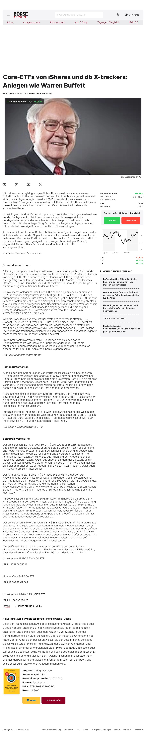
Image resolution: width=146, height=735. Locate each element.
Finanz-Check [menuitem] (57, 22)
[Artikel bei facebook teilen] (28, 184)
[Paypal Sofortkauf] (31, 700)
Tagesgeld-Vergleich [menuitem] (108, 22)
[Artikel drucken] (16, 184)
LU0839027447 (18, 600)
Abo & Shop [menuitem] (81, 22)
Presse (85, 730)
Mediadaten (138, 730)
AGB (78, 730)
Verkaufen (131, 220)
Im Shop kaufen (53, 700)
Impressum (127, 730)
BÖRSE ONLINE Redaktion (30, 606)
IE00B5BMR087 (18, 582)
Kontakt (117, 730)
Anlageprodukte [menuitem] (31, 22)
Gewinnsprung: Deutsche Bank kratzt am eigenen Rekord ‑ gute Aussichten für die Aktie (121, 295)
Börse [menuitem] (10, 22)
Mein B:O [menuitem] (133, 22)
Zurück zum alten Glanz (114, 318)
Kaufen (112, 220)
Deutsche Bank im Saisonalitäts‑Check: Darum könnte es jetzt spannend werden (121, 329)
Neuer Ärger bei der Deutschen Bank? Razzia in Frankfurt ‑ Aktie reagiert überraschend (121, 308)
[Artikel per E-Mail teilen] (4, 184)
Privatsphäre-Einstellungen (101, 730)
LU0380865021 (18, 564)
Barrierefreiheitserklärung (51, 730)
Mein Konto (134, 15)
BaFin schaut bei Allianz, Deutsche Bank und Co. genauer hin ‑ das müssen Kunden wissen (120, 282)
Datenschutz (68, 730)
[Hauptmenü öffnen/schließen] (8, 15)
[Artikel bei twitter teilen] (40, 184)
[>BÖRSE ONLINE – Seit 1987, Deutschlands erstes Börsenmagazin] (21, 15)
